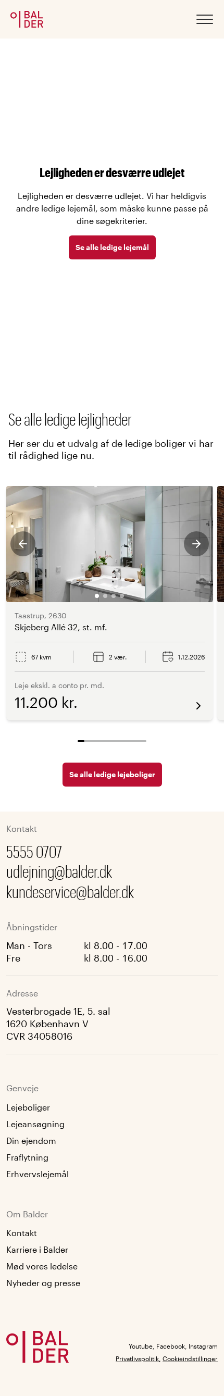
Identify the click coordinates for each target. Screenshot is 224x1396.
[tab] (97, 596)
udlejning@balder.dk (59, 871)
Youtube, (141, 1346)
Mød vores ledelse (42, 1266)
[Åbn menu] (205, 19)
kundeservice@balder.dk (70, 891)
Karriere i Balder (37, 1249)
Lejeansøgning (35, 1124)
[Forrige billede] (22, 543)
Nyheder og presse (43, 1283)
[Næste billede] (196, 543)
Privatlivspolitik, (138, 1358)
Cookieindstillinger (190, 1358)
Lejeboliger (28, 1107)
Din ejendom (31, 1140)
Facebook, (171, 1346)
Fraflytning (27, 1157)
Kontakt (21, 1233)
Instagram (203, 1346)
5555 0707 (34, 851)
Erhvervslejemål (37, 1174)
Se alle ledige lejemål (112, 247)
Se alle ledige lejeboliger (112, 774)
